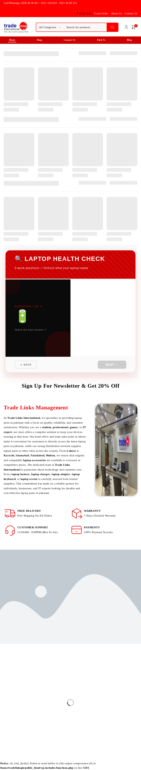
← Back (25, 364)
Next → (112, 364)
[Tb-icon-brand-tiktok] (31, 719)
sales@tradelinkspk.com (18, 694)
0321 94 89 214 (15, 711)
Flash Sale (85, 13)
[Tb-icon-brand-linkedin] (22, 719)
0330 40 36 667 (15, 705)
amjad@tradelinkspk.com (19, 699)
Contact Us (131, 13)
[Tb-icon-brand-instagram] (14, 719)
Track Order (101, 13)
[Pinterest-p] (39, 719)
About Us (116, 13)
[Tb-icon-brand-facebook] (6, 719)
